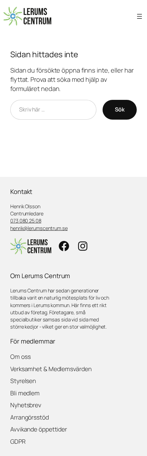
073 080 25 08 (25, 220)
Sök (119, 109)
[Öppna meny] (139, 16)
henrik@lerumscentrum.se (39, 228)
